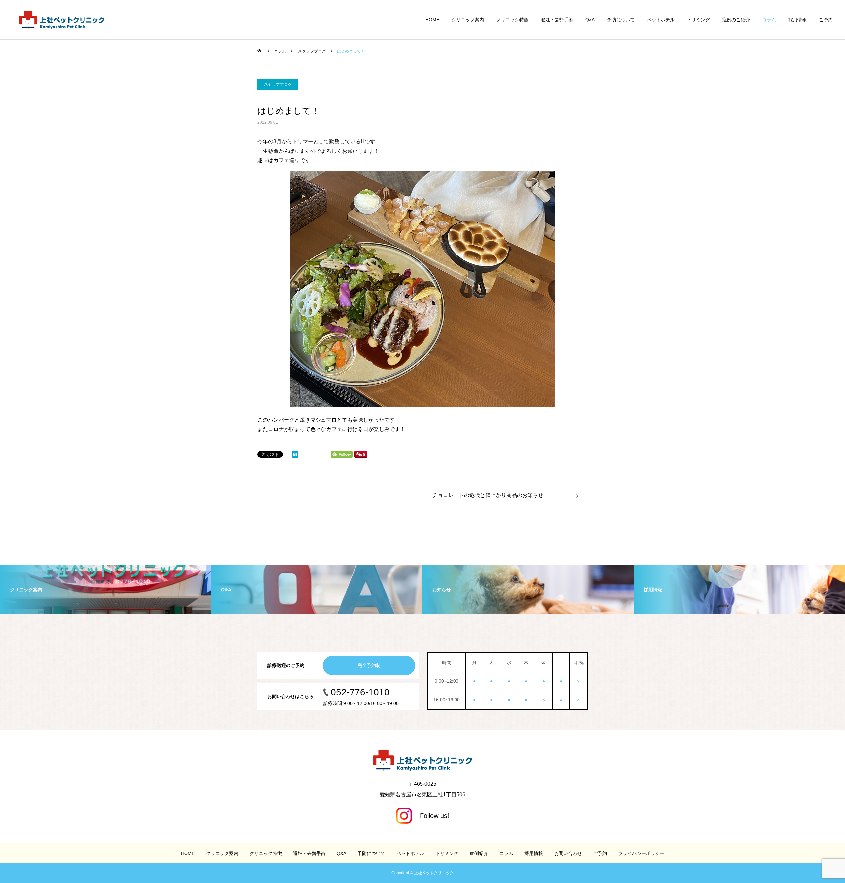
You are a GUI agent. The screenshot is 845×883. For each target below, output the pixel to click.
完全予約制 (369, 665)
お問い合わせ (568, 853)
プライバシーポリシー (641, 853)
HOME (432, 19)
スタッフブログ (278, 84)
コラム (769, 19)
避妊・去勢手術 (557, 19)
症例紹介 (479, 853)
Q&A (590, 19)
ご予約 (826, 19)
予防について (621, 19)
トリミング (698, 19)
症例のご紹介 (736, 19)
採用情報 (797, 19)
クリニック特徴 (512, 19)
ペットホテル (661, 19)
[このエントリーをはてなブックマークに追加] (295, 455)
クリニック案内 (468, 19)
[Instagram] (422, 816)
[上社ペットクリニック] (61, 20)
